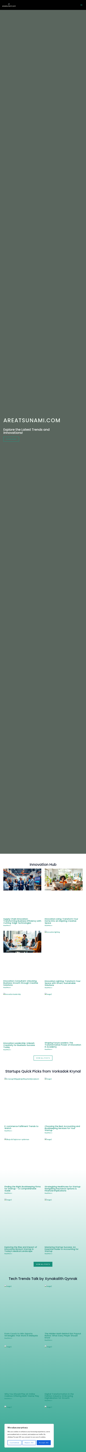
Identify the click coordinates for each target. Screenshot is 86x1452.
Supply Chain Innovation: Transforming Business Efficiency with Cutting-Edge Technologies (22, 920)
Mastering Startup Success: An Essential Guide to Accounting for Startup (61, 1249)
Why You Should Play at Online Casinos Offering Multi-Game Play (21, 1395)
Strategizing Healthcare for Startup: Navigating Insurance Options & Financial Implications (63, 1188)
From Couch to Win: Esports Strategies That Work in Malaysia (21, 1334)
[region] (29, 1435)
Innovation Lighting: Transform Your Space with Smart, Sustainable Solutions (63, 983)
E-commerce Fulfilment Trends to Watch (21, 1127)
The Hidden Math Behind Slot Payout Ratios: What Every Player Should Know (63, 1335)
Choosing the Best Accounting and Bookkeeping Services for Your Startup (62, 1128)
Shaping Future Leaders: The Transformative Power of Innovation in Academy (63, 1044)
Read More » (7, 925)
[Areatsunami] (9, 5)
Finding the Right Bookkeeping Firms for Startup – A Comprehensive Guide (22, 1188)
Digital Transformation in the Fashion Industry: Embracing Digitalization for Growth (59, 1396)
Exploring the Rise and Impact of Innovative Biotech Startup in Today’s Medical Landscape (20, 1249)
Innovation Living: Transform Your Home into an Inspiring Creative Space (61, 920)
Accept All (43, 1443)
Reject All (29, 1443)
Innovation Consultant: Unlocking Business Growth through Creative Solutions (20, 983)
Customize (14, 1443)
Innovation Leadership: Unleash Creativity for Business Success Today (19, 1045)
